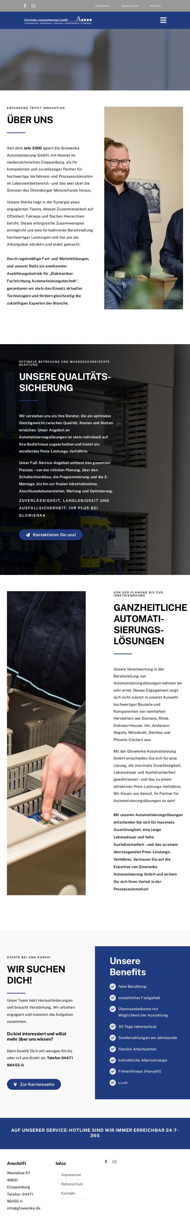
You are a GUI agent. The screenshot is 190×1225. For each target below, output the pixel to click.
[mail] (33, 6)
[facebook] (25, 6)
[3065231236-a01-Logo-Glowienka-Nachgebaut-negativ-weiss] (57, 17)
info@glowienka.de (23, 1208)
